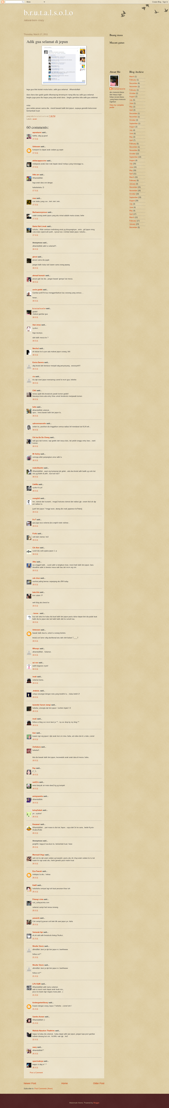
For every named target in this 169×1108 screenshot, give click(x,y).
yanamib (35, 918)
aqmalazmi (36, 132)
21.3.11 (35, 939)
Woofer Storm (38, 946)
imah (34, 677)
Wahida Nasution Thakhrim (43, 1031)
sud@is (35, 782)
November (133, 87)
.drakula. (36, 691)
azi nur (35, 663)
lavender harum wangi (41, 705)
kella (34, 407)
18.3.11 (35, 249)
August (132, 97)
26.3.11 (35, 1054)
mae (34, 198)
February (132, 80)
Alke (34, 562)
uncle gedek (37, 290)
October (132, 93)
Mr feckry (36, 454)
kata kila (35, 592)
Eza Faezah (37, 871)
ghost (35, 257)
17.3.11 (35, 139)
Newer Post (30, 1083)
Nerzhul (35, 348)
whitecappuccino (39, 161)
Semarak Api (37, 932)
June (131, 103)
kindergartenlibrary (40, 1003)
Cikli (34, 390)
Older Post (98, 1083)
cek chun (36, 578)
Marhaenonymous (39, 212)
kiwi (34, 733)
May (131, 107)
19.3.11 (35, 512)
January (132, 184)
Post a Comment (36, 1073)
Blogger (96, 1103)
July (131, 100)
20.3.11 (35, 817)
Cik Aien (35, 548)
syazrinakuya (37, 1061)
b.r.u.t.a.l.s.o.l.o (48, 12)
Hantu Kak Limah (39, 226)
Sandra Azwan (38, 1017)
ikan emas (36, 325)
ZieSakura (36, 747)
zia (33, 377)
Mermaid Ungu (38, 855)
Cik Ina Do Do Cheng (41, 437)
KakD (34, 885)
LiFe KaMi (36, 984)
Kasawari (36, 824)
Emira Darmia (38, 362)
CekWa (35, 484)
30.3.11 (35, 1068)
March (131, 77)
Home (64, 1083)
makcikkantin (37, 468)
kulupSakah (37, 810)
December (133, 83)
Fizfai (34, 534)
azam (35, 119)
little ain (35, 175)
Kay (34, 768)
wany (34, 1047)
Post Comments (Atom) (43, 1089)
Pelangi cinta (37, 899)
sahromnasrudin (39, 423)
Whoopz (35, 649)
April (131, 110)
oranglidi (36, 498)
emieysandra (37, 796)
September (133, 123)
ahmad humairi (38, 276)
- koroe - (35, 613)
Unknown (36, 147)
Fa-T (34, 520)
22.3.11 (35, 1039)
